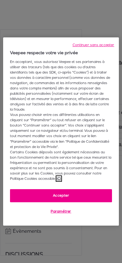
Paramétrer (61, 211)
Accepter (61, 195)
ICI (59, 178)
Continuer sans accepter (93, 45)
